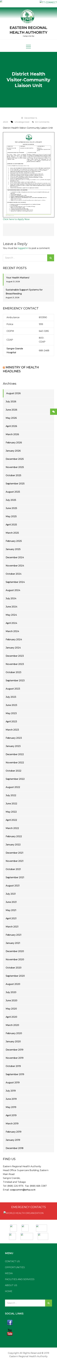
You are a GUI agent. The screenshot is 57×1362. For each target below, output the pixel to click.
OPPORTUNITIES (15, 1267)
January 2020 (13, 1041)
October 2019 (13, 1066)
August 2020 (13, 984)
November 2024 (15, 565)
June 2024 (11, 606)
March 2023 (12, 729)
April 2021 (11, 918)
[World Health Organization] (26, 1227)
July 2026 (11, 401)
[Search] (50, 257)
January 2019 (13, 1140)
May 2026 (11, 418)
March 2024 (12, 631)
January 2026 (13, 450)
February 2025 (14, 541)
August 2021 (13, 885)
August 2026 (13, 393)
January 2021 (13, 943)
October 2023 (13, 672)
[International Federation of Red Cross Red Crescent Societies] (41, 1227)
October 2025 (13, 475)
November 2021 (14, 861)
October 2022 (13, 770)
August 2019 (13, 1082)
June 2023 (11, 705)
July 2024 (11, 598)
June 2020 (11, 1000)
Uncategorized (22, 122)
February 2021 (13, 935)
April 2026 (11, 426)
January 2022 (13, 844)
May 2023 (11, 713)
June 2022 (11, 803)
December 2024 (15, 557)
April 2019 (11, 1115)
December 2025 (15, 459)
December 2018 (14, 1148)
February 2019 (13, 1131)
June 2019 (11, 1099)
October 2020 (13, 967)
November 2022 (15, 762)
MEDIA (9, 1273)
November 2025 (15, 467)
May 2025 (11, 516)
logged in (23, 248)
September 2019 (15, 1074)
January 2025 (13, 549)
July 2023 (11, 697)
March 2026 (12, 434)
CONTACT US (12, 1261)
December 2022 (15, 754)
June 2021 (11, 902)
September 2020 (15, 976)
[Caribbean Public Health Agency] (12, 1235)
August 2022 (13, 787)
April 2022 (11, 820)
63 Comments (42, 122)
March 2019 (12, 1123)
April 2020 (11, 1017)
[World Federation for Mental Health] (43, 1235)
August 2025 (13, 491)
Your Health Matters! (17, 277)
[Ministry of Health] (14, 1227)
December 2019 (14, 1049)
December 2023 (15, 656)
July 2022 (11, 795)
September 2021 (15, 877)
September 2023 (15, 680)
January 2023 (13, 746)
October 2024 (13, 574)
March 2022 (12, 828)
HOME (8, 1291)
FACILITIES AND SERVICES (19, 1279)
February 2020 (14, 1033)
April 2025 (11, 524)
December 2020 (15, 951)
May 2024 (11, 615)
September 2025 (15, 483)
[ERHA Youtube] (28, 1332)
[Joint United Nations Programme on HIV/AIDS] (27, 1235)
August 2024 (13, 590)
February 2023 (14, 738)
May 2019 (11, 1107)
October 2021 (13, 869)
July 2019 (11, 1090)
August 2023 (13, 688)
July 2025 (11, 500)
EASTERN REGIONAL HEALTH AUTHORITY (28, 30)
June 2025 (11, 508)
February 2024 (14, 639)
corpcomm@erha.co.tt (22, 1189)
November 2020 (15, 959)
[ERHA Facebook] (28, 1322)
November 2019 (14, 1058)
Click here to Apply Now (16, 219)
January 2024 (13, 647)
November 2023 (15, 664)
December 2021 (14, 852)
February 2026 (14, 442)
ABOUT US (11, 1285)
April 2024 (11, 623)
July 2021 (11, 894)
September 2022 (15, 779)
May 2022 (11, 811)
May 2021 (11, 910)
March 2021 (12, 926)
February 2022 (14, 836)
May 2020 (11, 1008)
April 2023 (11, 721)
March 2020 (12, 1025)
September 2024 (15, 582)
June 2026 (11, 409)
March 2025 (12, 533)
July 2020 (11, 992)
